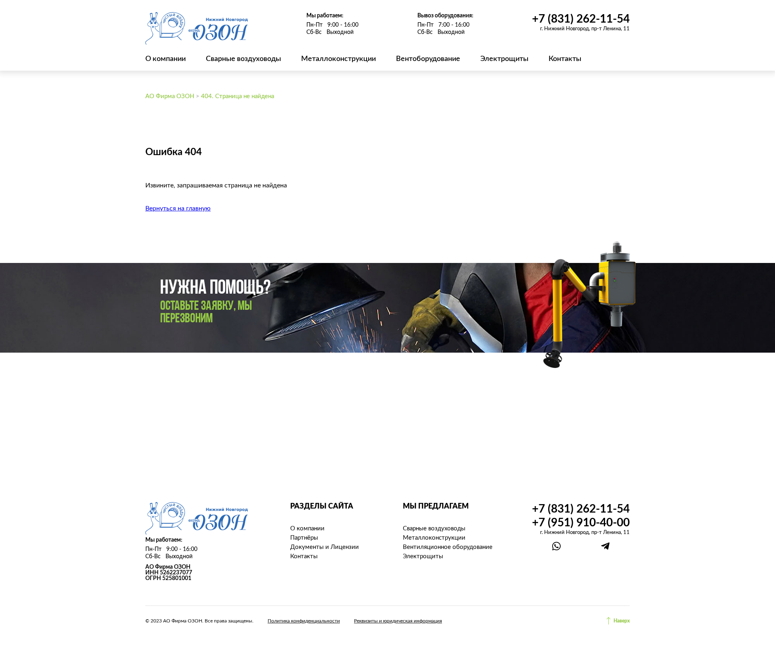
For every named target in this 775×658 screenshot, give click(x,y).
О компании (165, 59)
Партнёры (304, 538)
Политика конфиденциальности (304, 620)
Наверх (622, 620)
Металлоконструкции (338, 59)
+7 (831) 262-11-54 (581, 19)
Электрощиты (504, 59)
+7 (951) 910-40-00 (581, 522)
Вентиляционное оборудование (447, 547)
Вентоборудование (428, 59)
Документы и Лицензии (324, 547)
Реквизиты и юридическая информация (398, 620)
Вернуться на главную (178, 208)
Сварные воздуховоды (243, 59)
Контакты (565, 59)
